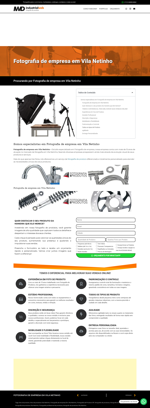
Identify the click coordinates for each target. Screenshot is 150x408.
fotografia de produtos (102, 402)
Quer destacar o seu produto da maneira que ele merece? (101, 106)
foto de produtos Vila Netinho (40, 402)
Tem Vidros (101, 244)
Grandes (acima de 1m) (85, 249)
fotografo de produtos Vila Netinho (74, 405)
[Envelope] (134, 9)
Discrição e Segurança (89, 118)
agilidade (85, 130)
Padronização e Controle (90, 124)
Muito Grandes (82, 251)
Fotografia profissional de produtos (51, 405)
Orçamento (115, 9)
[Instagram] (130, 9)
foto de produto (24, 402)
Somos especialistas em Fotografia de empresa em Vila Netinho (102, 100)
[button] (132, 92)
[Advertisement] (75, 29)
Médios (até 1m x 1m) (84, 246)
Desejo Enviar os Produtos (126, 245)
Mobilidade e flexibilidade (90, 121)
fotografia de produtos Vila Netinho (27, 405)
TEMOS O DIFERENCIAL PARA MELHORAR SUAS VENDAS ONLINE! (105, 109)
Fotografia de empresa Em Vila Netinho (64, 402)
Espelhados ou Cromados (106, 249)
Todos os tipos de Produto (91, 127)
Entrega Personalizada (90, 133)
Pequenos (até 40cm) (84, 244)
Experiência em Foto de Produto (93, 112)
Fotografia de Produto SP (85, 402)
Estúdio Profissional (89, 115)
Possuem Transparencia (105, 246)
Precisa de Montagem (104, 251)
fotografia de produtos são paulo (121, 402)
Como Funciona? (90, 9)
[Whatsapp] (126, 9)
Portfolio (103, 9)
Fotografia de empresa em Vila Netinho (63, 61)
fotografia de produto (77, 159)
